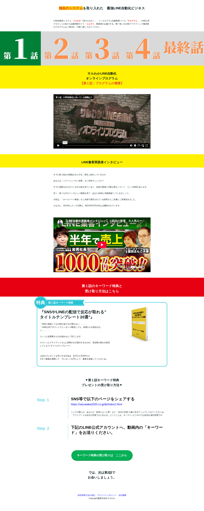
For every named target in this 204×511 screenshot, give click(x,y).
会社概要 (122, 495)
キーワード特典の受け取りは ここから (102, 455)
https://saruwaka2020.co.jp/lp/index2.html (96, 404)
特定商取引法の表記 (86, 495)
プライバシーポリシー (107, 495)
